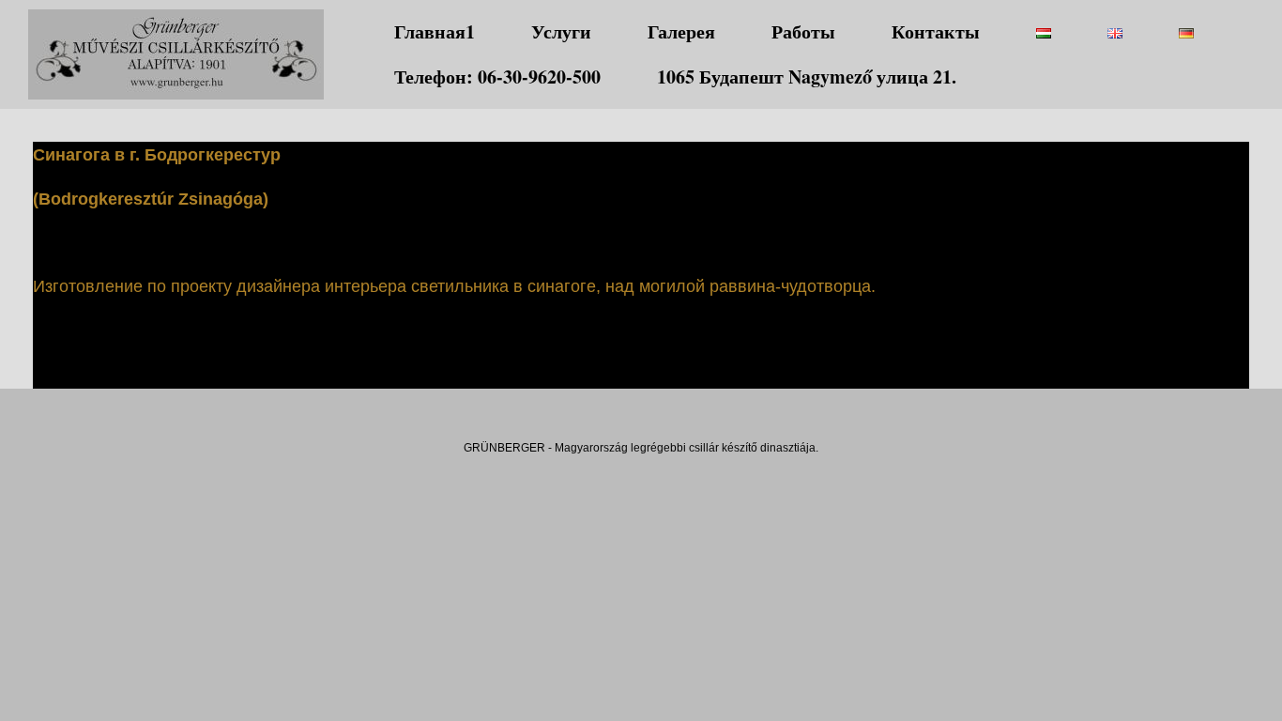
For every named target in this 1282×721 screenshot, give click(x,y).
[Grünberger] (176, 54)
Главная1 (434, 31)
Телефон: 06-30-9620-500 (497, 76)
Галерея (681, 31)
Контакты (936, 31)
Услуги (561, 31)
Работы (803, 31)
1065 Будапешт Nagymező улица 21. (806, 76)
